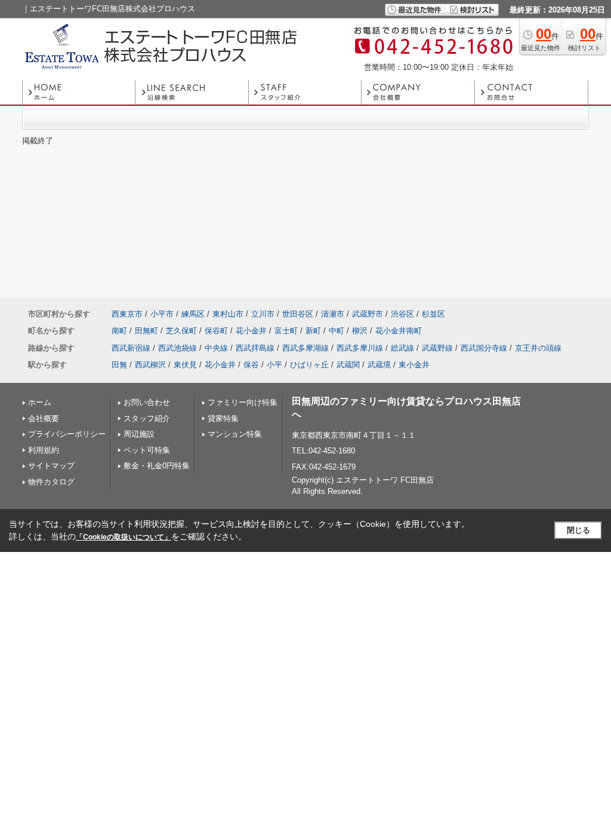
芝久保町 (181, 330)
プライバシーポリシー (67, 434)
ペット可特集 (147, 450)
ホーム (39, 402)
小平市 (162, 313)
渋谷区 (402, 313)
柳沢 (360, 330)
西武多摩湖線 (305, 347)
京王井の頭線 (538, 347)
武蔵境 (379, 364)
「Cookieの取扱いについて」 (123, 537)
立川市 (262, 313)
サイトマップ (51, 465)
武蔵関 (348, 364)
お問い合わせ (147, 402)
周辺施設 (139, 434)
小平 (274, 364)
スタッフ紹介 (147, 418)
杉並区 (433, 313)
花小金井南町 (398, 330)
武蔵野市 (367, 313)
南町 (119, 330)
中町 (336, 330)
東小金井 (414, 364)
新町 (313, 330)
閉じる (578, 530)
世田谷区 (297, 313)
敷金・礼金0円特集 (157, 465)
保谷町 (216, 330)
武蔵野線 (437, 347)
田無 (119, 364)
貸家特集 (223, 418)
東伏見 (185, 364)
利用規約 (43, 450)
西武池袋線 (177, 347)
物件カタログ (51, 481)
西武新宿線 (131, 347)
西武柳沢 (150, 364)
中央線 (216, 347)
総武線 (402, 347)
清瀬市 (332, 313)
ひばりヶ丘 (309, 364)
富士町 (286, 330)
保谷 (251, 364)
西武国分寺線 (484, 347)
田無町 (146, 330)
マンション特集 (235, 434)
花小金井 (251, 330)
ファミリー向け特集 (242, 402)
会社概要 (43, 418)
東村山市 (227, 313)
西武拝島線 (255, 347)
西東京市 (127, 313)
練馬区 (193, 313)
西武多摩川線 (360, 347)
